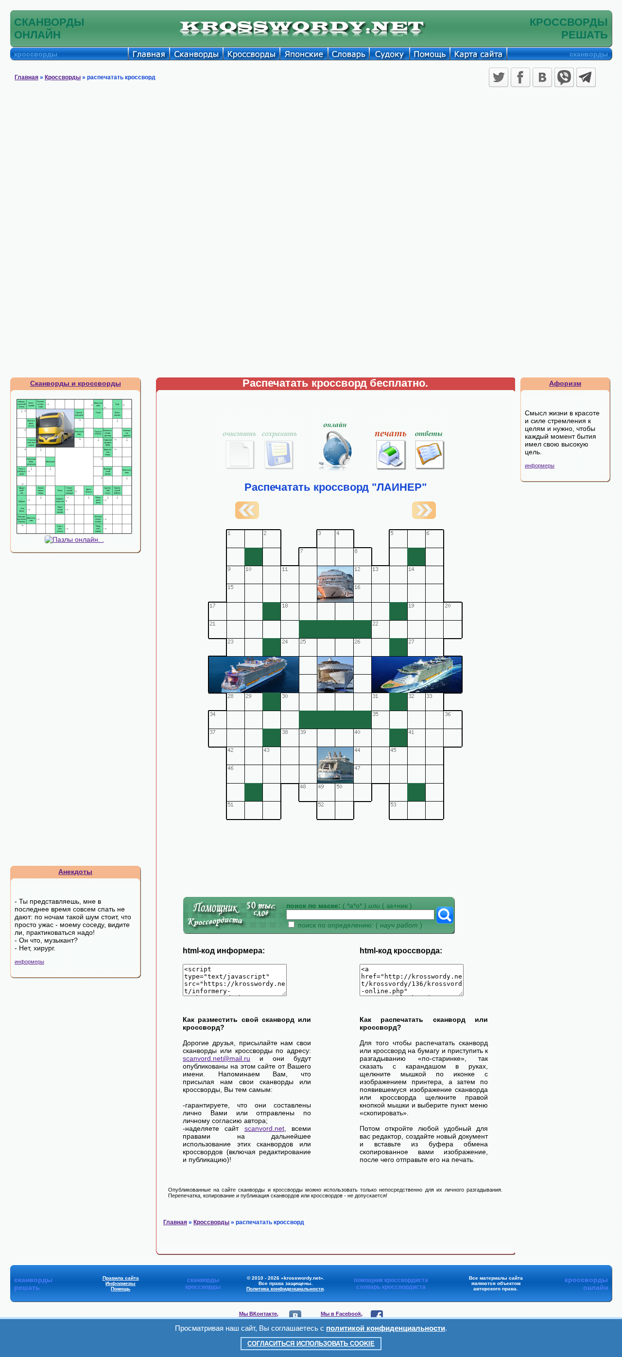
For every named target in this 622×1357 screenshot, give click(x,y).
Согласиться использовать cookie (311, 1343)
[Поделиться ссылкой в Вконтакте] (542, 77)
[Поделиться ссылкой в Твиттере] (498, 77)
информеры (29, 961)
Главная (26, 77)
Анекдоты (75, 871)
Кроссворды (63, 77)
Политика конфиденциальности (285, 1288)
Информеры (120, 1283)
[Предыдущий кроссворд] (247, 516)
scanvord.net (264, 1128)
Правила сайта (121, 1278)
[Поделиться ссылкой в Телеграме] (586, 77)
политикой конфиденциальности (385, 1328)
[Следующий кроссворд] (424, 516)
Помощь (120, 1288)
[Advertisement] (311, 163)
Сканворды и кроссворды (75, 383)
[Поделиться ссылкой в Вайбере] (564, 77)
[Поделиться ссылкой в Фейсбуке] (520, 77)
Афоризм (565, 383)
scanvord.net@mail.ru (216, 1058)
